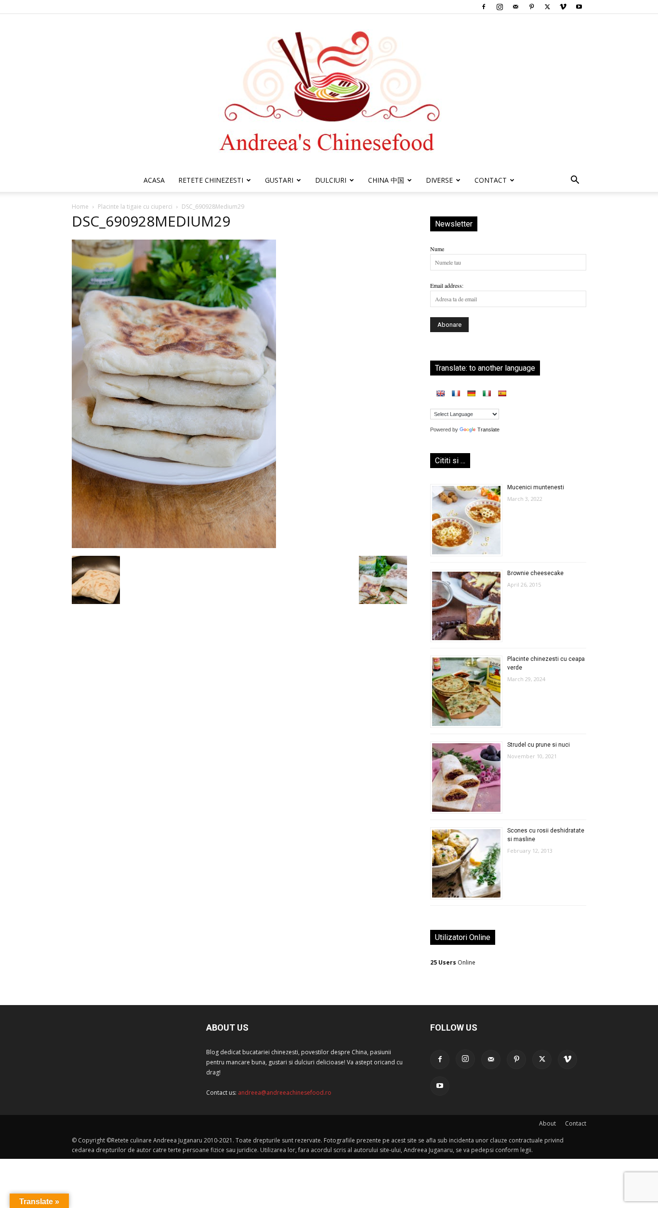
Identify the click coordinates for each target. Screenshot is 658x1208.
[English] (440, 393)
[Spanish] (502, 393)
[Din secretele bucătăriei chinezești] (329, 91)
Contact (575, 1123)
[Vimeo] (563, 6)
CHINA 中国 (386, 180)
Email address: (446, 285)
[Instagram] (499, 6)
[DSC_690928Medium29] (174, 546)
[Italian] (486, 393)
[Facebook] (483, 6)
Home (80, 206)
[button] (574, 181)
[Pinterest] (531, 6)
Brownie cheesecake (535, 573)
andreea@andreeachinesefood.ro (284, 1092)
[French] (455, 393)
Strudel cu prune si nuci (538, 744)
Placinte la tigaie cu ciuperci (135, 206)
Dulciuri (330, 180)
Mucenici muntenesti (535, 487)
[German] (471, 393)
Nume (437, 249)
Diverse (439, 180)
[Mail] (515, 6)
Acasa (154, 180)
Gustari (279, 180)
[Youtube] (579, 6)
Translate (488, 429)
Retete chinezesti (210, 180)
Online (452, 962)
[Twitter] (547, 6)
